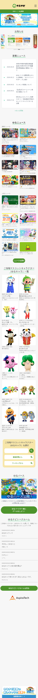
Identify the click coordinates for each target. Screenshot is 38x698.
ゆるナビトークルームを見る (19, 588)
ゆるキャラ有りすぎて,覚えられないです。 (17, 577)
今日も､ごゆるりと (8, 544)
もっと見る (19, 110)
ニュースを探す (19, 260)
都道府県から (17, 457)
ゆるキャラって (7, 533)
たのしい (5, 555)
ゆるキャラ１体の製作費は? (12, 566)
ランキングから (17, 463)
